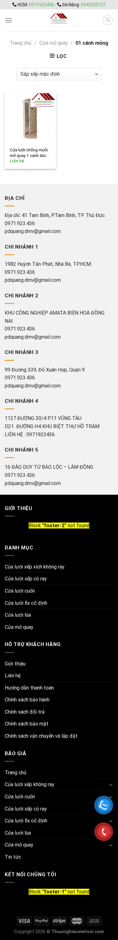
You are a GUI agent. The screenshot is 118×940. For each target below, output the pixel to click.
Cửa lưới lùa (18, 615)
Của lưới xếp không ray (29, 784)
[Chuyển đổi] (110, 784)
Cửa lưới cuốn (20, 591)
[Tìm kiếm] (108, 20)
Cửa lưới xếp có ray (26, 579)
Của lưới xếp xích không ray (35, 567)
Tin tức (13, 857)
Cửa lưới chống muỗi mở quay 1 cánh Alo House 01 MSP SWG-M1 (29, 152)
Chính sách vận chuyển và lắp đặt (41, 736)
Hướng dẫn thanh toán (29, 688)
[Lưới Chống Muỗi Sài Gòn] (59, 20)
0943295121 (93, 4)
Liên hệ (12, 676)
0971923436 (42, 4)
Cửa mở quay (53, 43)
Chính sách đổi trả (25, 712)
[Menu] (8, 20)
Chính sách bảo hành (27, 700)
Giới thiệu (15, 664)
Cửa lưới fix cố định (26, 603)
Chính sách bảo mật (26, 724)
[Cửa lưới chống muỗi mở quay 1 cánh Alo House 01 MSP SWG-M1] (30, 118)
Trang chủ (20, 43)
